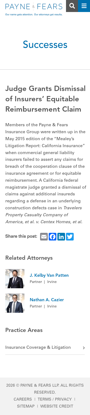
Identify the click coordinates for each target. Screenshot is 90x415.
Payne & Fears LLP (39, 386)
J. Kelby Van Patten (49, 275)
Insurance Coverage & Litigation (38, 348)
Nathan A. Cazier (47, 300)
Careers (23, 400)
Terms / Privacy (55, 400)
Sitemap (26, 407)
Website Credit (56, 407)
